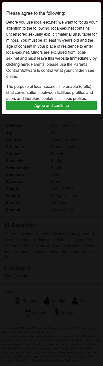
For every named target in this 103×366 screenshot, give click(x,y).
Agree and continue (51, 105)
